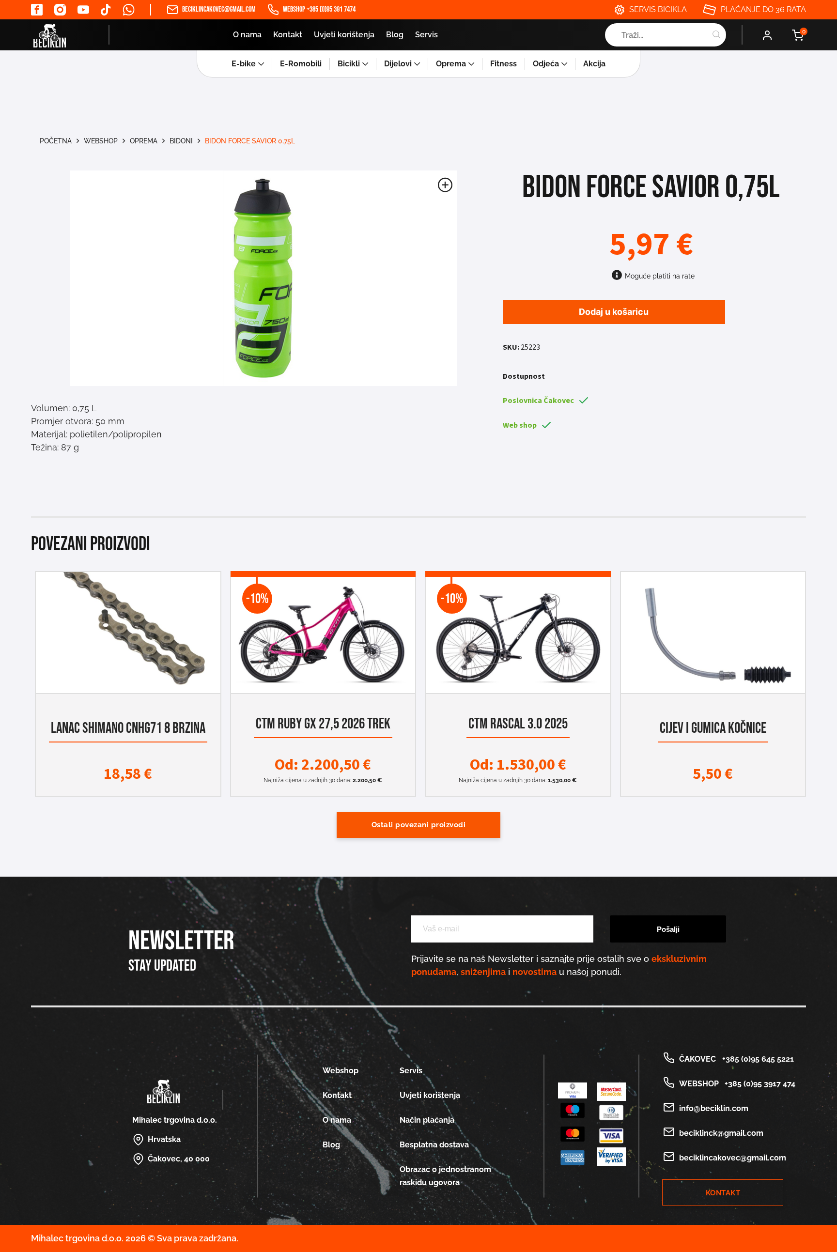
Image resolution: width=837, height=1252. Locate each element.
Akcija (594, 63)
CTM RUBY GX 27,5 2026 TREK (323, 724)
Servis (426, 34)
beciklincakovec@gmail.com (219, 9)
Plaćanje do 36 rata (763, 9)
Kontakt (287, 34)
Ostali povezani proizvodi (419, 824)
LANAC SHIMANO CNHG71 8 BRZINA (128, 728)
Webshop (101, 141)
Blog (394, 34)
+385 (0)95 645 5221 (756, 1059)
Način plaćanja (427, 1120)
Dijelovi (398, 63)
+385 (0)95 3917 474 (758, 1083)
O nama (247, 34)
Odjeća (546, 63)
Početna (56, 141)
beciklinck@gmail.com (721, 1133)
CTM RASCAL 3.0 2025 (518, 724)
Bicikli (349, 63)
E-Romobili (301, 63)
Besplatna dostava (434, 1144)
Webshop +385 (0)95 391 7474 (319, 9)
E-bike (244, 63)
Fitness (503, 63)
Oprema (451, 63)
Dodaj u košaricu (614, 312)
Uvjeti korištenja (344, 34)
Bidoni (181, 141)
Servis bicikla (658, 9)
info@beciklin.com (713, 1108)
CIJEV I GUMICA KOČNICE (713, 728)
